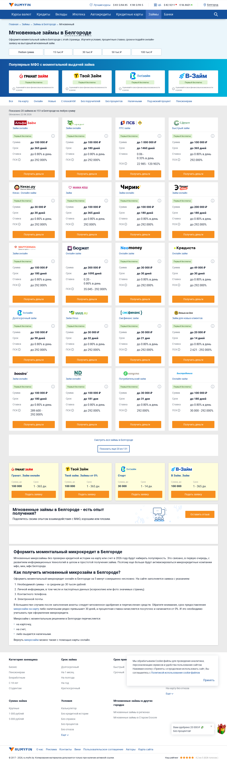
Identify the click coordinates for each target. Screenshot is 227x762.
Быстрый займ (180, 128)
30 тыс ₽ (87, 52)
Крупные (14, 708)
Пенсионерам (184, 101)
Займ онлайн (20, 128)
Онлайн (38, 101)
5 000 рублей (16, 719)
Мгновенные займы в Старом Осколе (135, 717)
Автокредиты (100, 14)
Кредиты (43, 14)
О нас (39, 749)
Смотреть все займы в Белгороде (113, 440)
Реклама (51, 749)
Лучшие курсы (102, 5)
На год (65, 683)
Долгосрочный (70, 667)
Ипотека (79, 14)
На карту (23, 101)
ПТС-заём (124, 128)
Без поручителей (90, 101)
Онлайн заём (126, 253)
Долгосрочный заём (24, 318)
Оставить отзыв (199, 514)
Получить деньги (34, 173)
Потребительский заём (132, 378)
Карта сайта (145, 749)
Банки (168, 14)
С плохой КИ (68, 101)
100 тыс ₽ (146, 52)
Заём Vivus (72, 318)
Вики (77, 749)
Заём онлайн (20, 378)
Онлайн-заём (73, 253)
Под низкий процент (159, 101)
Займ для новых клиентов (187, 318)
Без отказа (67, 729)
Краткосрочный (70, 688)
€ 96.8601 (185, 5)
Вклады (61, 14)
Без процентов (114, 101)
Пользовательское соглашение (103, 749)
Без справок (68, 719)
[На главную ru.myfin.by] (20, 749)
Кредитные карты (129, 14)
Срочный (119, 672)
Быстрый (119, 667)
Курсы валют (21, 14)
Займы (153, 14)
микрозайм (31, 639)
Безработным (17, 677)
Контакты (65, 749)
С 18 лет (13, 683)
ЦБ (159, 5)
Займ (69, 192)
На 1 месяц (67, 672)
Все (11, 101)
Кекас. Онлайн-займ (24, 192)
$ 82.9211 (169, 5)
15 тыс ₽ (58, 52)
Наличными (135, 101)
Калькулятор (69, 708)
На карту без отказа (177, 688)
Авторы (131, 749)
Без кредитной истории (74, 713)
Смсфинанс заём (129, 318)
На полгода (67, 677)
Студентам (15, 688)
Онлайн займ (179, 253)
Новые (52, 101)
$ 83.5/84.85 (120, 5)
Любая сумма (26, 52)
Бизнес (13, 667)
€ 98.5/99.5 (136, 5)
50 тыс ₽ (117, 52)
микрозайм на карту (26, 608)
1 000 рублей (16, 713)
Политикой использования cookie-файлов (175, 672)
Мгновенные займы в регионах (132, 712)
